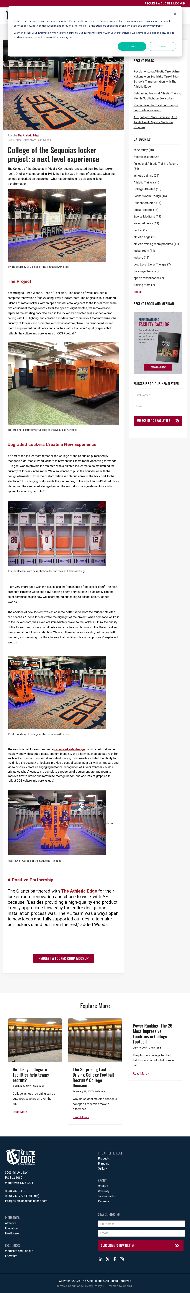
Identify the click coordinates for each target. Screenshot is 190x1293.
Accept (132, 46)
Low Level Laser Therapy (152, 264)
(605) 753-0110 (15, 1191)
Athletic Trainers (147, 182)
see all (138, 292)
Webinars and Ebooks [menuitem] (19, 1251)
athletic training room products (156, 244)
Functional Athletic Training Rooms (156, 166)
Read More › (21, 1112)
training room (144, 285)
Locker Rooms (146, 210)
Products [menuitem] (104, 1158)
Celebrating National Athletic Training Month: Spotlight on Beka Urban (157, 96)
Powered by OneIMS (120, 1286)
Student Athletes (147, 203)
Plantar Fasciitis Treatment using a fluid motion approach (156, 108)
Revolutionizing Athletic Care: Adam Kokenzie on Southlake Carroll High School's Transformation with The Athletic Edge (157, 79)
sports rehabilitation (149, 278)
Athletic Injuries (147, 157)
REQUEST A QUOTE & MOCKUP (165, 3)
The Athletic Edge (28, 135)
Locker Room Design (150, 196)
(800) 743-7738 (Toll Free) (22, 1196)
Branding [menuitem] (103, 1163)
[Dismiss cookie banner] (175, 14)
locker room (144, 250)
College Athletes (147, 189)
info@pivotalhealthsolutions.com (26, 1201)
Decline (162, 46)
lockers (141, 257)
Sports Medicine (147, 216)
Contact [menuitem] (103, 1186)
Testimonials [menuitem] (106, 1196)
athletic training (146, 175)
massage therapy (147, 271)
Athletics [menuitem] (11, 1223)
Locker (141, 230)
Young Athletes (146, 223)
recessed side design (69, 749)
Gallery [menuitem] (102, 1168)
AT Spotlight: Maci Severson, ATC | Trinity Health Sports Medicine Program (156, 122)
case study (144, 150)
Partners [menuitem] (103, 1201)
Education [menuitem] (11, 1228)
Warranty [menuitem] (103, 1191)
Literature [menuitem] (11, 1256)
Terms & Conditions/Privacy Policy (79, 1286)
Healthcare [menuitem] (12, 1233)
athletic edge (145, 237)
